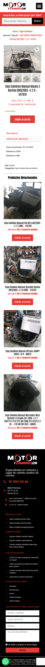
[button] (39, 6)
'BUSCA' (37, 21)
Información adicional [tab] (17, 139)
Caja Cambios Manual (22, 168)
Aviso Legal (10, 661)
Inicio (15, 31)
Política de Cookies (19, 663)
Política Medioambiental (23, 661)
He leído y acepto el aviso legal (22, 644)
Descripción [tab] (12, 133)
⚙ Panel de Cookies (28, 664)
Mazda (15, 35)
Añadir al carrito (22, 119)
